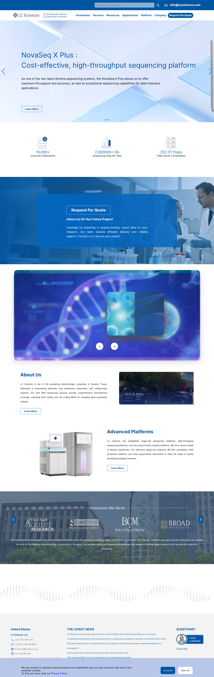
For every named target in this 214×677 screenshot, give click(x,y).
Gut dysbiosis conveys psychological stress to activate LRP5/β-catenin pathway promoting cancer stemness (111, 634)
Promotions (83, 15)
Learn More (31, 109)
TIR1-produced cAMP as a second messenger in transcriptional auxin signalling (99, 657)
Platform (146, 15)
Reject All (185, 670)
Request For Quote (180, 15)
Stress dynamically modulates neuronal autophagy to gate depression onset (98, 653)
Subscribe (181, 648)
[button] (3, 71)
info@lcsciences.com (185, 5)
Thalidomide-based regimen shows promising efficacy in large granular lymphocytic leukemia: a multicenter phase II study (116, 639)
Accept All (168, 670)
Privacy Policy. (59, 673)
